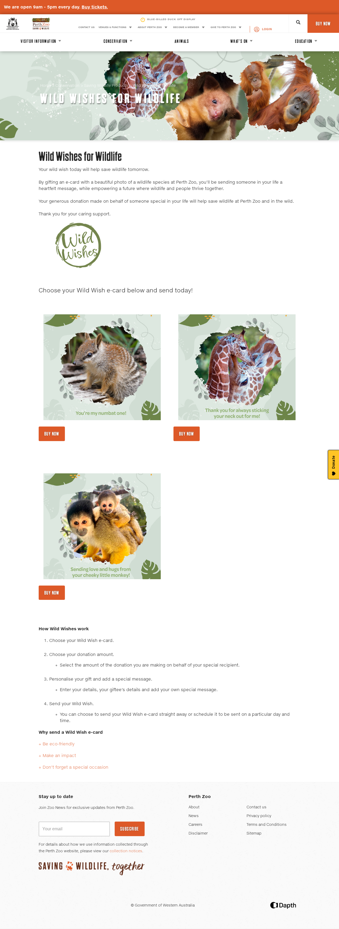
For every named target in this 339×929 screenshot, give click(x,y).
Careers (195, 825)
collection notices (126, 851)
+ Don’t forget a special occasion (73, 767)
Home (45, 86)
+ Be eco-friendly (56, 744)
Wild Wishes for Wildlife (110, 98)
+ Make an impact (57, 756)
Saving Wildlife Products (106, 86)
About (194, 807)
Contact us (256, 807)
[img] (102, 367)
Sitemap (254, 833)
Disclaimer (198, 833)
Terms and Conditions (267, 825)
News (194, 816)
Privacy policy (259, 816)
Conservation (67, 86)
